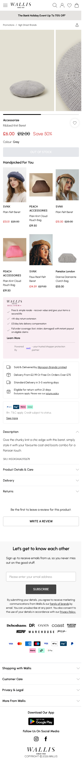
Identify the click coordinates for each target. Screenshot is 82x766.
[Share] (77, 25)
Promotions (8, 25)
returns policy (52, 393)
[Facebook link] (45, 739)
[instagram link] (36, 739)
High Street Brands (27, 25)
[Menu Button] (5, 5)
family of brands (59, 604)
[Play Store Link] (41, 721)
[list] (41, 72)
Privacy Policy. (68, 612)
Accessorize (11, 120)
